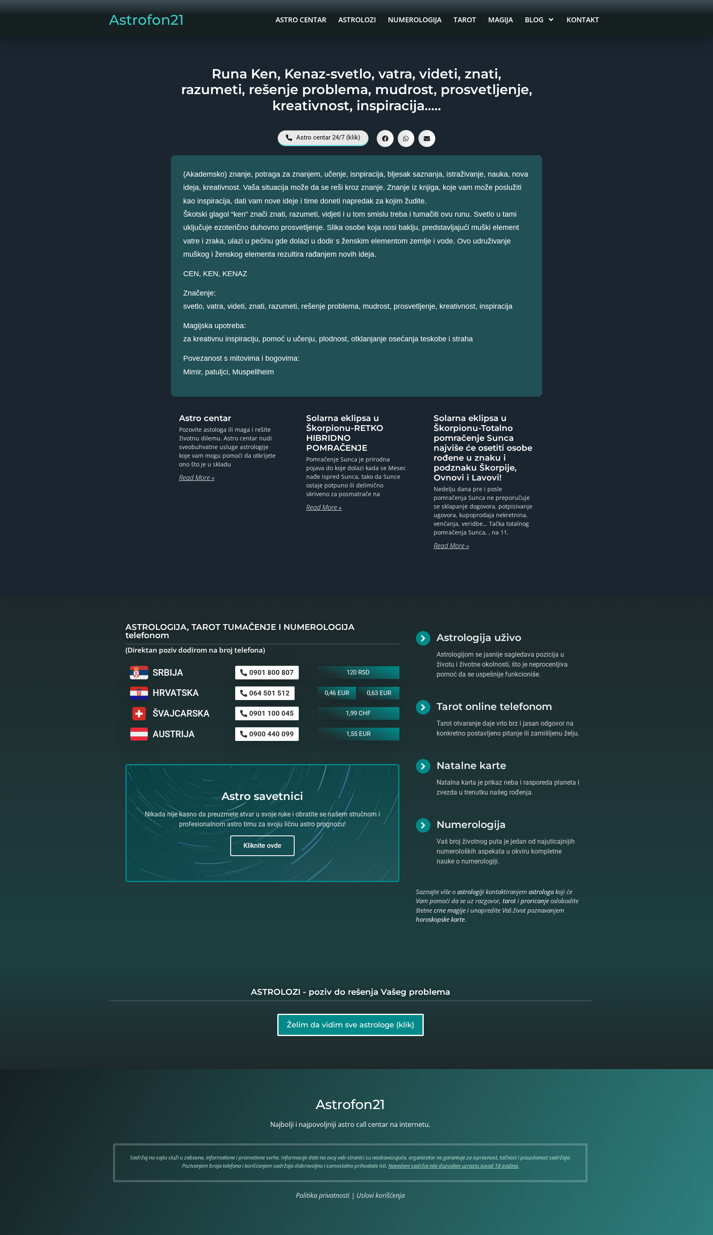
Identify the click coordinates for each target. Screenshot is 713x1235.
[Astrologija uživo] (423, 638)
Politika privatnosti (322, 1195)
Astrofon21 (146, 19)
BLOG (534, 19)
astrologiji (470, 891)
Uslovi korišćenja (380, 1195)
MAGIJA (500, 19)
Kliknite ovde (262, 845)
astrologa (541, 891)
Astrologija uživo (479, 638)
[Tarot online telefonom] (423, 707)
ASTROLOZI (357, 19)
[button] (385, 138)
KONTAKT (583, 19)
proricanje (535, 901)
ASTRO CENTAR (301, 19)
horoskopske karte (440, 919)
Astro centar (205, 418)
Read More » (197, 477)
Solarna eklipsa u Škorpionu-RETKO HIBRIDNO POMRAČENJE (344, 433)
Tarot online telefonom (494, 706)
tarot (509, 901)
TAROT (464, 19)
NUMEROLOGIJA (414, 19)
